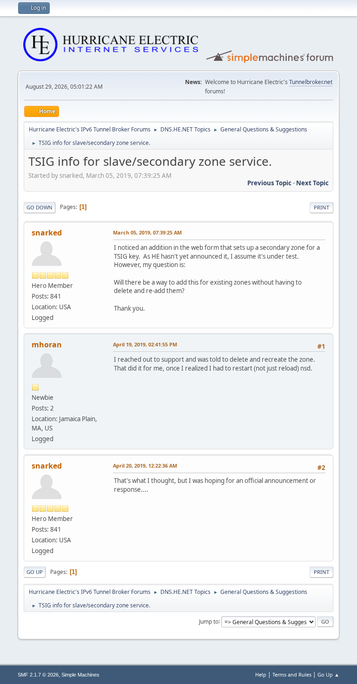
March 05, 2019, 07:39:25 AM (147, 232)
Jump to (208, 621)
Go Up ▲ (328, 674)
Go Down (39, 207)
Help (260, 674)
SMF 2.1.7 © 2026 (38, 674)
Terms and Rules (291, 674)
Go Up (34, 571)
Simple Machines (80, 674)
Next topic (312, 183)
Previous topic (269, 183)
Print (321, 207)
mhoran (47, 344)
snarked (47, 233)
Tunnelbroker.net (310, 82)
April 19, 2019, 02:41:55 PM (145, 344)
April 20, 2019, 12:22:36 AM (145, 465)
